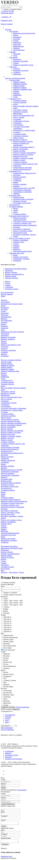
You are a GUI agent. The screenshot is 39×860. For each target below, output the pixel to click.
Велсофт (6, 613)
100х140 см (7, 617)
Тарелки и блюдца (19, 102)
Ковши (15, 182)
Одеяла (15, 41)
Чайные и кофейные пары (22, 89)
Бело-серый (7, 648)
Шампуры (16, 249)
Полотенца (17, 59)
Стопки (16, 244)
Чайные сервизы (19, 82)
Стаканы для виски (20, 162)
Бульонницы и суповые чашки (24, 130)
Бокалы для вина (11, 272)
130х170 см (7, 627)
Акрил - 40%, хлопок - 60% (13, 601)
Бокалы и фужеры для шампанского (21, 144)
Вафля (5, 611)
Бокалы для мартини (20, 149)
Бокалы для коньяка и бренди (23, 147)
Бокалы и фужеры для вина (23, 141)
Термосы (16, 246)
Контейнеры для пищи (21, 259)
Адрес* (3, 820)
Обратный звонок (7, 13)
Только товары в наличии (12, 595)
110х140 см (7, 621)
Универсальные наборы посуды (24, 173)
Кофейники (17, 95)
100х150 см (7, 619)
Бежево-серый (8, 639)
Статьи (7, 283)
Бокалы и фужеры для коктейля (24, 153)
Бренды (7, 281)
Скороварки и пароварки (22, 190)
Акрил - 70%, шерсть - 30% (13, 605)
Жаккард (6, 701)
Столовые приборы (16, 206)
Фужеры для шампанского (14, 274)
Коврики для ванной (20, 61)
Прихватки (17, 74)
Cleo (4, 678)
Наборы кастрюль (19, 177)
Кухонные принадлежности (19, 216)
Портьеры (16, 54)
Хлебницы (17, 260)
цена (7, 720)
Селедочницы (18, 125)
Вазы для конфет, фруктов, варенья (25, 106)
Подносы (16, 227)
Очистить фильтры (22, 707)
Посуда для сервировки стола (23, 115)
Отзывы (8, 285)
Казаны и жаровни (20, 184)
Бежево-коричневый (10, 637)
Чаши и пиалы (18, 138)
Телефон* (4, 816)
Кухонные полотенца (20, 70)
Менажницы (17, 113)
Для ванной (13, 57)
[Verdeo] (9, 5)
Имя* (3, 812)
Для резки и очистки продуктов (24, 221)
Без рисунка (7, 693)
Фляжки (16, 247)
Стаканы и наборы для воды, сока (25, 164)
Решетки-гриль (18, 242)
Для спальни (13, 31)
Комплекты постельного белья (24, 33)
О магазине (9, 287)
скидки (7, 718)
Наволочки (17, 42)
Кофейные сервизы (20, 84)
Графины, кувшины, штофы (23, 158)
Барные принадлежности (22, 169)
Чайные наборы (19, 86)
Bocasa (5, 672)
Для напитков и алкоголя (18, 139)
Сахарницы (17, 123)
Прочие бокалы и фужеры (22, 167)
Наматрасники (18, 46)
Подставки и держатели (21, 229)
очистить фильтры (7, 729)
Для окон (12, 52)
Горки (15, 108)
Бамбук (5, 609)
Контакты (8, 757)
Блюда (15, 104)
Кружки (16, 91)
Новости (8, 753)
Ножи (15, 212)
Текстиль (4, 572)
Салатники (17, 119)
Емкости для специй (20, 257)
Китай (5, 660)
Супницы (16, 132)
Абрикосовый (8, 635)
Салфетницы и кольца (21, 121)
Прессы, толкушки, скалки (22, 231)
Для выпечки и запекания (22, 192)
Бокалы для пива (19, 151)
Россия (5, 664)
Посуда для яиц (18, 117)
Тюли (15, 55)
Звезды (5, 705)
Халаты (16, 63)
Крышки (16, 186)
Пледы (15, 35)
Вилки (15, 208)
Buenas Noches (8, 674)
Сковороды (17, 179)
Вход (12, 292)
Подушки (16, 39)
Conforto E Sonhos (9, 680)
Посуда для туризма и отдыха (19, 238)
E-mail (3, 780)
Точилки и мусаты (19, 201)
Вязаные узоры (8, 695)
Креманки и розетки (20, 112)
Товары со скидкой (10, 592)
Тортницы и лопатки (20, 136)
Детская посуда (14, 205)
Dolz (5, 682)
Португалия (7, 662)
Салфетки (16, 72)
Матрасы (16, 48)
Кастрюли (16, 175)
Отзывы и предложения (13, 759)
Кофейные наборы (19, 87)
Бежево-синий (8, 641)
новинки (8, 717)
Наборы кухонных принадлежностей (19, 219)
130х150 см (7, 625)
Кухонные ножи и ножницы (23, 199)
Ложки (15, 210)
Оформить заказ (6, 856)
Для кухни (13, 67)
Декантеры (17, 166)
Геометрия (7, 697)
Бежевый (6, 644)
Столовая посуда (15, 99)
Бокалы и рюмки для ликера (23, 154)
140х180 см (7, 629)
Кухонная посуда (15, 171)
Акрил (5, 598)
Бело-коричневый (9, 646)
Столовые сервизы (20, 100)
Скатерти (16, 68)
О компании (9, 751)
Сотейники (17, 180)
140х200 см (7, 631)
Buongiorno (7, 676)
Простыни (17, 44)
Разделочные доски (20, 233)
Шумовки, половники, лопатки (24, 234)
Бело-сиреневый (9, 650)
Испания (6, 656)
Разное (15, 236)
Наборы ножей (18, 197)
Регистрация (5, 292)
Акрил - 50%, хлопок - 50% (13, 603)
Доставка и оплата (11, 289)
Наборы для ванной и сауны (23, 65)
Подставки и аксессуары (22, 203)
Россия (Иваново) (9, 666)
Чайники (16, 93)
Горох (5, 699)
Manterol (6, 684)
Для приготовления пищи (22, 251)
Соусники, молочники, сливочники (21, 127)
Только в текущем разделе (12, 9)
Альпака (6, 607)
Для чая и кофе (14, 80)
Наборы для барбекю (20, 240)
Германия (6, 654)
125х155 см (7, 623)
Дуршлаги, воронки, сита (22, 223)
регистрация (21, 790)
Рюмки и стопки (19, 160)
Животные (7, 703)
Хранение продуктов (16, 253)
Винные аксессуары (20, 156)
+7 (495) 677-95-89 (7, 11)
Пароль (3, 784)
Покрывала (17, 37)
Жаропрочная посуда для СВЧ (24, 188)
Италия (6, 658)
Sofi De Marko (8, 687)
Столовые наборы (19, 134)
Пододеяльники (19, 50)
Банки (15, 255)
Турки (15, 97)
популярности (10, 715)
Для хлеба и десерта (20, 110)
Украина (6, 668)
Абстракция (7, 690)
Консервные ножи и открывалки (25, 225)
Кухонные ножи (15, 195)
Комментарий (6, 838)
